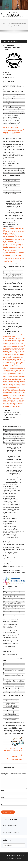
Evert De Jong (6, 41)
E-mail (3, 797)
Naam (3, 790)
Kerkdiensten (15, 41)
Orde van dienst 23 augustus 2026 (11, 829)
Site (2, 804)
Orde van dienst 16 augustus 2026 (11, 832)
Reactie (3, 777)
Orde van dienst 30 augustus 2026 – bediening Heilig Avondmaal (12, 824)
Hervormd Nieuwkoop (13, 13)
